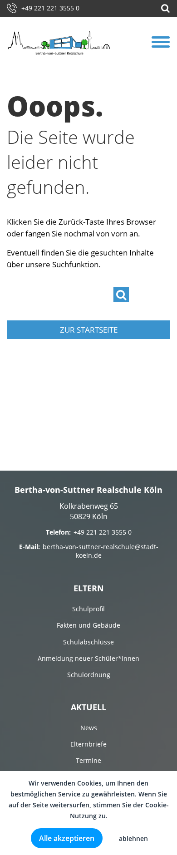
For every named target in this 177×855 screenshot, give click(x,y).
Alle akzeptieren (66, 838)
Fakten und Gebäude (88, 625)
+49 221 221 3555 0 (50, 8)
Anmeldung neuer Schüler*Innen (88, 658)
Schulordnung (88, 674)
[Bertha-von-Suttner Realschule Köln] (59, 43)
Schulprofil (88, 608)
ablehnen (133, 838)
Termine (88, 760)
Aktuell (88, 707)
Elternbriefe (88, 744)
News (88, 727)
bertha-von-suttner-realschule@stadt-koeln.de (100, 551)
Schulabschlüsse (88, 642)
